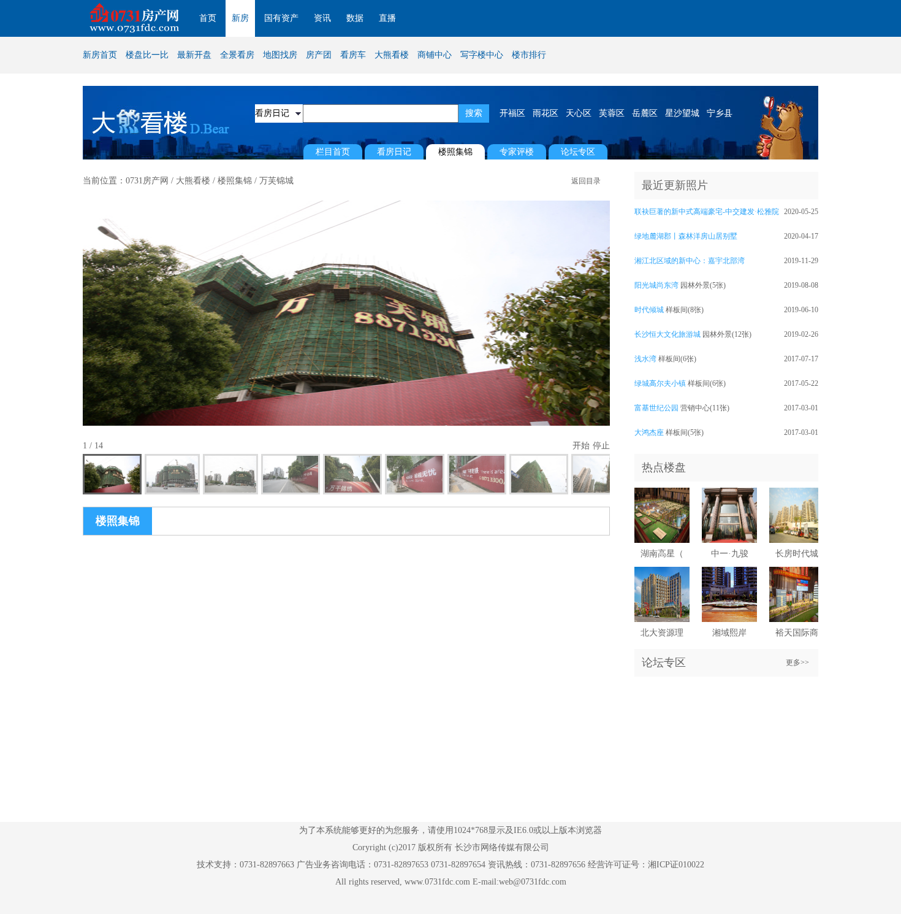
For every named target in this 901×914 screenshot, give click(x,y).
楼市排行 (529, 55)
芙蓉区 (612, 113)
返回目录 (586, 181)
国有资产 (281, 18)
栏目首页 (333, 151)
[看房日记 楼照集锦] (279, 113)
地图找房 (280, 55)
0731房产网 (147, 180)
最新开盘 (194, 55)
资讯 (322, 18)
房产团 (319, 55)
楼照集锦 (235, 180)
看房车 (353, 55)
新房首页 (100, 55)
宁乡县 (719, 113)
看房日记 (394, 151)
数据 (354, 18)
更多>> (797, 662)
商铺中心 (434, 55)
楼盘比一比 (147, 55)
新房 (240, 18)
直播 (387, 18)
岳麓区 (645, 113)
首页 (207, 18)
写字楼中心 (481, 55)
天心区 (578, 113)
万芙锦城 (276, 180)
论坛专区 (578, 151)
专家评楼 (517, 151)
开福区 (512, 113)
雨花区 (545, 113)
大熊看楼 (391, 55)
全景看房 (237, 55)
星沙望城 (682, 113)
